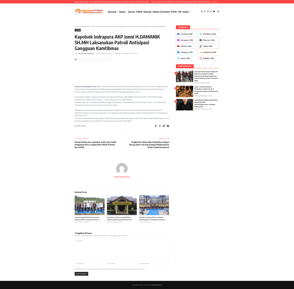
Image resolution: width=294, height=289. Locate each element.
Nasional (112, 11)
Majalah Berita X (157, 285)
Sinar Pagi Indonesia (86, 53)
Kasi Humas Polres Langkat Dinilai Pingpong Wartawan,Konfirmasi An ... (120, 218)
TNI (179, 11)
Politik (139, 11)
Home (77, 26)
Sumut (122, 11)
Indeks (186, 11)
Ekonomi (147, 11)
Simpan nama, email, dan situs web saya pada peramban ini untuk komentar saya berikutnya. (111, 269)
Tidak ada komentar (105, 53)
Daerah (131, 11)
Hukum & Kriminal (161, 11)
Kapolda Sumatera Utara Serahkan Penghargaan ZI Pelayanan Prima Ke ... (152, 218)
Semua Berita (84, 26)
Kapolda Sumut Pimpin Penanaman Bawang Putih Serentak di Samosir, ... (88, 218)
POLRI (174, 11)
